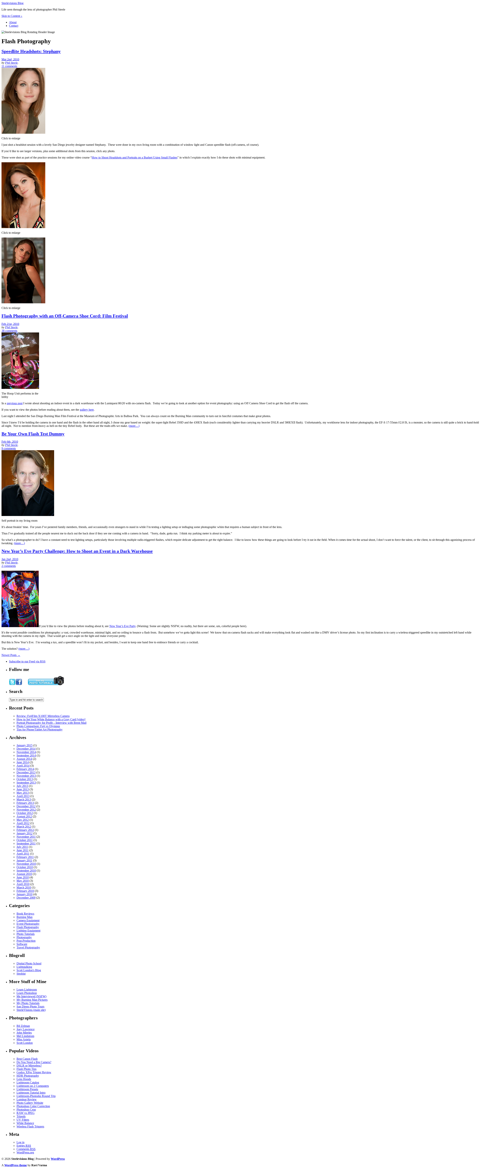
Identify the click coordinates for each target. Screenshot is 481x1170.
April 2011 (23, 853)
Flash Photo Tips (26, 1069)
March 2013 (24, 799)
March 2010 (24, 887)
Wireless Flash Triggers (30, 1126)
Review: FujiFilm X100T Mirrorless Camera (43, 716)
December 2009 (26, 897)
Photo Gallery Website (30, 1102)
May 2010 (23, 880)
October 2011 (25, 840)
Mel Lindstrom (25, 1036)
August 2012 (24, 816)
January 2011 (24, 860)
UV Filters (23, 1119)
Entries (24, 1145)
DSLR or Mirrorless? (29, 1065)
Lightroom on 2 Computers (33, 1085)
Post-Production (26, 940)
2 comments (9, 566)
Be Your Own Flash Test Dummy (33, 433)
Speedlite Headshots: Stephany (31, 51)
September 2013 (26, 782)
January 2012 (25, 833)
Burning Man (25, 917)
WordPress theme (15, 1165)
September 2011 (26, 843)
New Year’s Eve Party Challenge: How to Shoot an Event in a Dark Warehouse (77, 551)
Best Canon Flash (27, 1058)
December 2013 (26, 772)
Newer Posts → (11, 655)
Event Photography (28, 923)
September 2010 (26, 870)
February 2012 (25, 830)
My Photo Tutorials (28, 1003)
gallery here (87, 409)
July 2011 (22, 846)
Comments (26, 1149)
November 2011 (26, 836)
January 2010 (25, 894)
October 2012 (25, 813)
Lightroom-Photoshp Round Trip (36, 1096)
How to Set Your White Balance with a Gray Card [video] (51, 719)
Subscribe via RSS (27, 661)
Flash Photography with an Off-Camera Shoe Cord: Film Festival (65, 315)
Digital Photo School (29, 963)
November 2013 (26, 775)
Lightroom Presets (27, 1089)
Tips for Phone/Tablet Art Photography (40, 729)
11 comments (9, 66)
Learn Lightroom (27, 989)
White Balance (25, 1123)
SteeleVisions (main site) (31, 1009)
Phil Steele (11, 62)
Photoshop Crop (26, 1109)
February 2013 (25, 802)
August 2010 (24, 874)
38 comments (9, 330)
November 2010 (26, 863)
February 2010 (25, 890)
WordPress (58, 1158)
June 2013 (23, 789)
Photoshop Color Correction (33, 1106)
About (13, 22)
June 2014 (23, 762)
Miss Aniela (24, 1039)
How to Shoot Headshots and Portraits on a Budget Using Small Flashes (134, 157)
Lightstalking (24, 966)
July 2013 (22, 786)
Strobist (21, 973)
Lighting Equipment (28, 930)
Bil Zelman (23, 1025)
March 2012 (24, 826)
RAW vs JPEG (26, 1113)
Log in (20, 1142)
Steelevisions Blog (12, 3)
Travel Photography (28, 947)
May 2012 (23, 819)
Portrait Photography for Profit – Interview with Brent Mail (51, 722)
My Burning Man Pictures (32, 999)
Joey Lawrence (26, 1029)
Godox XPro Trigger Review (34, 1072)
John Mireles (24, 1032)
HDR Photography (28, 1075)
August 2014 (24, 758)
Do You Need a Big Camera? (34, 1062)
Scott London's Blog (29, 970)
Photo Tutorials (26, 934)
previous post (15, 403)
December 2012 (26, 806)
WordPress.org (25, 1152)
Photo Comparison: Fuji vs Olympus (38, 726)
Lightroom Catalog (28, 1082)
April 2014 (23, 765)
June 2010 (23, 877)
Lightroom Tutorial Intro (31, 1092)
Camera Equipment (28, 920)
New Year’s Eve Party (122, 626)
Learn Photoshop (27, 993)
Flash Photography (28, 927)
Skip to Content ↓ (12, 15)
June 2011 (23, 850)
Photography (24, 937)
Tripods (21, 1116)
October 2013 (25, 779)
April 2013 (23, 796)
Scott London (25, 1042)
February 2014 (25, 769)
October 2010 (25, 867)
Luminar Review (27, 1099)
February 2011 (25, 857)
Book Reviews (25, 913)
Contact (13, 25)
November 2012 (26, 809)
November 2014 (26, 752)
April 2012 (23, 823)
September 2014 (26, 755)
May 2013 (23, 792)
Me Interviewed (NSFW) (31, 996)
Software (22, 944)
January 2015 (25, 745)
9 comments (9, 448)
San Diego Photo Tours (30, 1006)
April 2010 (23, 884)
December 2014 (26, 748)
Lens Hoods (24, 1079)
